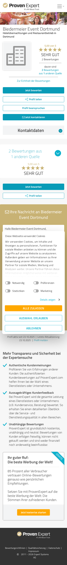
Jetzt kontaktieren (35, 117)
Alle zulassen (33, 308)
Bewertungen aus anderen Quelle (50, 71)
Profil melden (41, 340)
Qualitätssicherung (37, 548)
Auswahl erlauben (33, 318)
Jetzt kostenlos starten (33, 512)
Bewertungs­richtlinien (15, 548)
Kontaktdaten (31, 130)
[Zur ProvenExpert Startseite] (21, 7)
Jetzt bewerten (33, 90)
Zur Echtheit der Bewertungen (33, 80)
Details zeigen (47, 299)
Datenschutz (54, 548)
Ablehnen (33, 328)
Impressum (33, 551)
